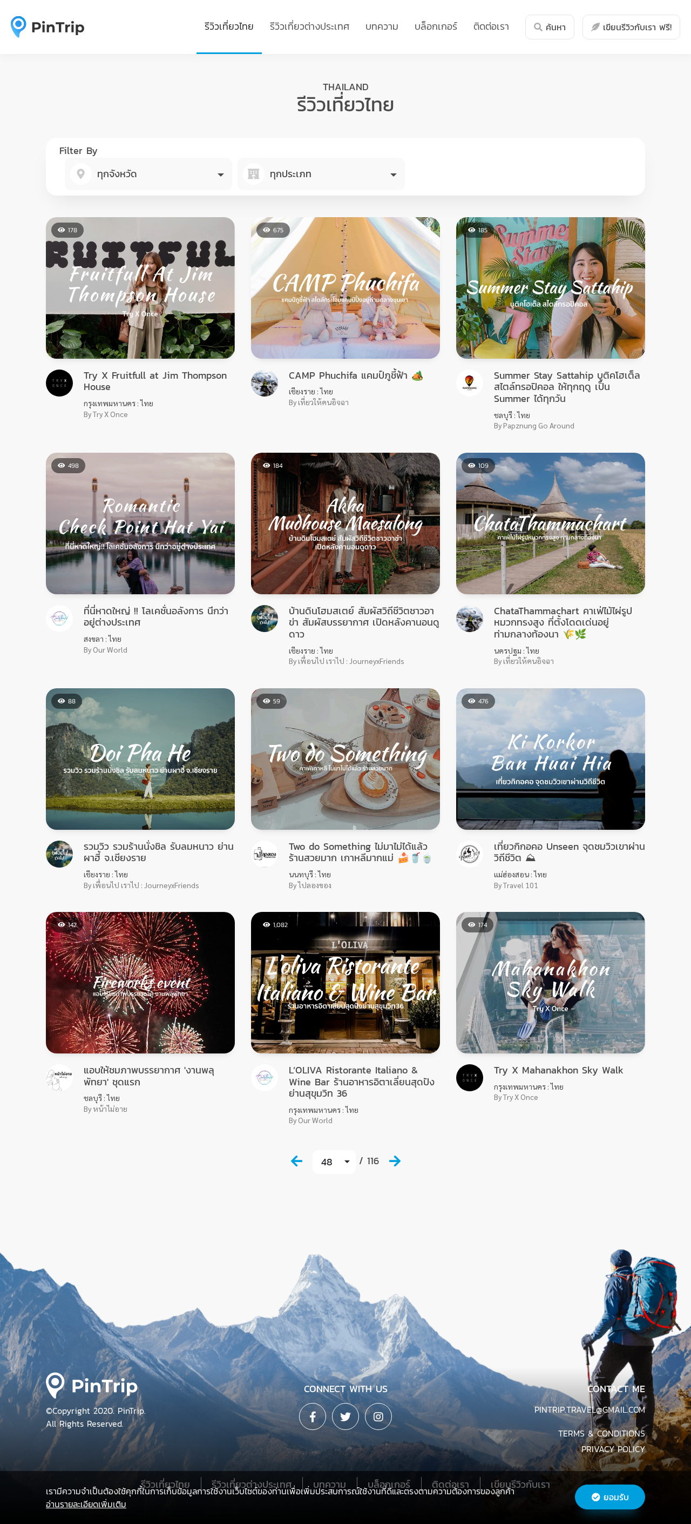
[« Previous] (296, 1160)
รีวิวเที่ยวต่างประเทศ (309, 26)
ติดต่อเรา (491, 26)
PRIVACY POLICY (613, 1448)
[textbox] (148, 174)
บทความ (381, 26)
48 (327, 1161)
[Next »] (394, 1160)
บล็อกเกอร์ (436, 26)
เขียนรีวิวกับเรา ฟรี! (636, 27)
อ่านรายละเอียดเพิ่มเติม (86, 1504)
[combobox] (148, 174)
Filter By (78, 150)
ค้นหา (554, 27)
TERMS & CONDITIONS (601, 1433)
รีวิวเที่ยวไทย (229, 26)
